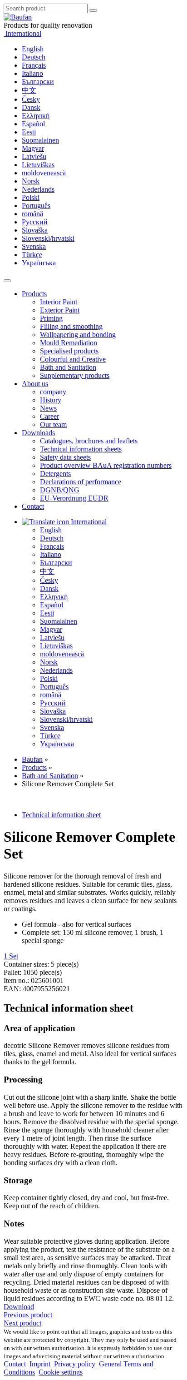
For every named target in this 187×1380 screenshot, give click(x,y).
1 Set (11, 956)
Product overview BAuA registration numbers (106, 465)
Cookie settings (61, 1372)
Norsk (30, 181)
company (53, 392)
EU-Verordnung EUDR (74, 498)
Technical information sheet (61, 815)
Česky (31, 99)
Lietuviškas (38, 165)
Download (19, 1307)
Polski (30, 197)
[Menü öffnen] (7, 280)
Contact (33, 506)
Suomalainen (40, 140)
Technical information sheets (81, 449)
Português (36, 205)
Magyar (33, 148)
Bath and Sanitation (68, 367)
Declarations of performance (80, 482)
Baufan (32, 759)
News (48, 408)
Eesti (29, 132)
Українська (39, 263)
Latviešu (34, 156)
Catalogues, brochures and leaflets (89, 441)
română (32, 214)
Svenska (34, 246)
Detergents (55, 473)
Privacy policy (74, 1364)
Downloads (38, 433)
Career (49, 416)
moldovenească (44, 173)
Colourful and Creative (73, 359)
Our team (53, 424)
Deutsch (33, 57)
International (22, 33)
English (33, 49)
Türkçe (32, 254)
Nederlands (38, 189)
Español (33, 124)
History (50, 400)
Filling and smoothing (71, 326)
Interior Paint (58, 302)
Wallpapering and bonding (78, 334)
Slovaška (35, 230)
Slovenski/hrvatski (48, 238)
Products (34, 294)
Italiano (32, 73)
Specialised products (69, 351)
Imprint (40, 1364)
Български (38, 81)
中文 (29, 90)
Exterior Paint (59, 310)
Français (34, 65)
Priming (51, 318)
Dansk (31, 107)
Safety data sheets (65, 457)
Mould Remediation (68, 343)
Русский (35, 222)
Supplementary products (74, 375)
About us (35, 383)
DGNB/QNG (59, 490)
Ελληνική (35, 115)
